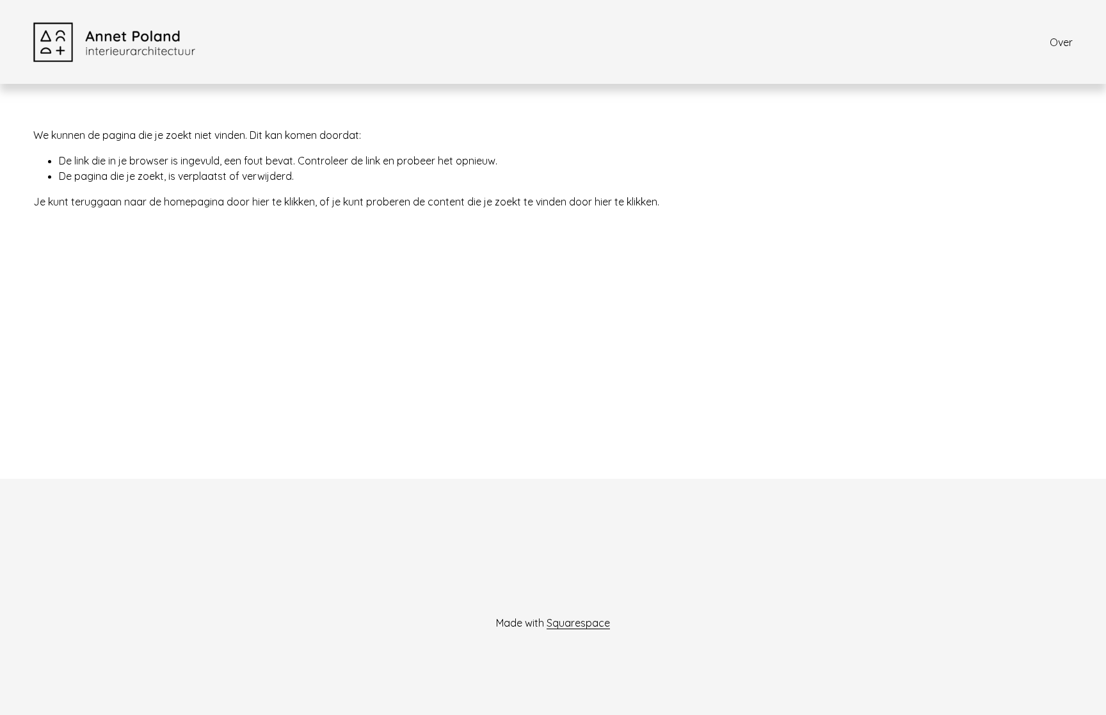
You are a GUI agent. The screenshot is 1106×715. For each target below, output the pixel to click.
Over (1061, 42)
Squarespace (578, 622)
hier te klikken (283, 201)
